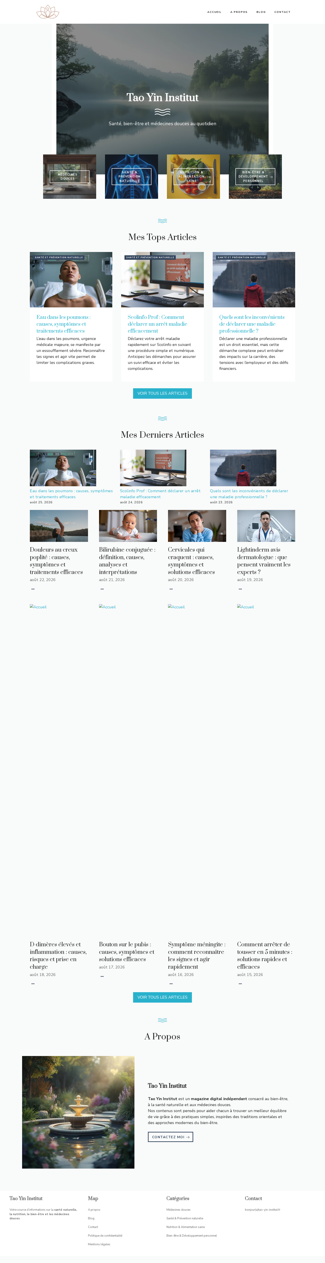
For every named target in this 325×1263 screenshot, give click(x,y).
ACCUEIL (214, 12)
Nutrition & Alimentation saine (185, 1227)
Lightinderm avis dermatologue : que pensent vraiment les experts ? (264, 561)
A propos (239, 12)
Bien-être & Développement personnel (191, 1236)
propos (95, 1210)
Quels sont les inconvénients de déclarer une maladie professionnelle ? (252, 324)
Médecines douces (178, 1210)
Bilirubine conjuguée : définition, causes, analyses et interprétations (127, 561)
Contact (282, 12)
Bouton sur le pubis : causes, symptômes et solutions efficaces (126, 952)
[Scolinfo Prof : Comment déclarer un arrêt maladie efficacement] (153, 469)
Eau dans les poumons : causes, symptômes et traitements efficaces (63, 324)
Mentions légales (99, 1244)
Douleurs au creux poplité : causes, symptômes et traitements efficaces (56, 561)
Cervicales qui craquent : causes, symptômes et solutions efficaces (191, 561)
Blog (261, 12)
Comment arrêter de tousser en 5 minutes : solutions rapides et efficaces (264, 956)
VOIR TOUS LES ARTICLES (162, 393)
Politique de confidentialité (105, 1236)
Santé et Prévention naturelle (59, 257)
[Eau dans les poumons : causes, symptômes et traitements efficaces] (63, 469)
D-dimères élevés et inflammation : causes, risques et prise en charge (58, 956)
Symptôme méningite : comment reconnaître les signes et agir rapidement (197, 956)
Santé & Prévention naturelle (184, 1218)
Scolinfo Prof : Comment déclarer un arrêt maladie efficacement (157, 324)
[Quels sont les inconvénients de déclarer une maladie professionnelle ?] (243, 469)
